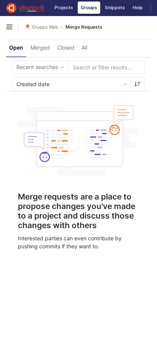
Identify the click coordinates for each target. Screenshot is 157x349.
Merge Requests (84, 27)
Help (138, 7)
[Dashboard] (25, 8)
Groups (89, 7)
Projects (63, 7)
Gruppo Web (45, 27)
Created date (33, 84)
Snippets (115, 7)
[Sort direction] (137, 84)
